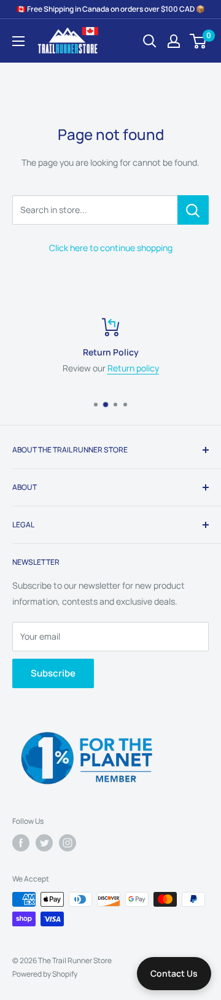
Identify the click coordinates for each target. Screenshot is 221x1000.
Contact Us (174, 973)
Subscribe (53, 673)
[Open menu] (18, 41)
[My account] (174, 41)
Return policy (133, 368)
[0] (198, 41)
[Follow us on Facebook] (20, 842)
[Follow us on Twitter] (44, 842)
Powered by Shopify (44, 974)
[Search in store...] (193, 210)
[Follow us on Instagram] (67, 842)
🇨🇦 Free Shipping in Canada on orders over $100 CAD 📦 (111, 9)
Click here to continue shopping (111, 248)
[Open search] (150, 41)
